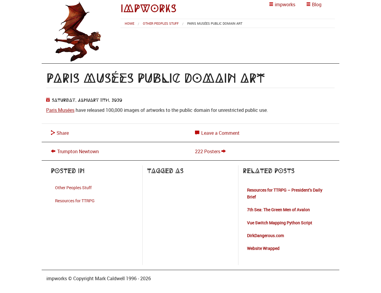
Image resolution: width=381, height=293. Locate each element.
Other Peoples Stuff (161, 23)
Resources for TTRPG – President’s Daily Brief (284, 193)
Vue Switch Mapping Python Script (279, 222)
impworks (149, 8)
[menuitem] (129, 23)
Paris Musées (60, 110)
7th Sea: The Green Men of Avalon (278, 209)
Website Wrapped (263, 248)
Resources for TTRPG (75, 200)
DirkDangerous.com (265, 235)
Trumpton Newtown (78, 151)
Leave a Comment (220, 133)
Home (129, 23)
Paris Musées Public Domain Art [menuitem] (214, 23)
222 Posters (207, 151)
